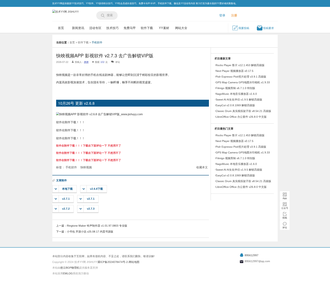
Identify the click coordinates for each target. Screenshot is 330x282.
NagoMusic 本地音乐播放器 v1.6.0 (236, 93)
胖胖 (86, 62)
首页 (61, 28)
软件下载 (147, 28)
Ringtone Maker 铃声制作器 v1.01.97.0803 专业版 (97, 225)
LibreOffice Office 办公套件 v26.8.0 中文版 (241, 116)
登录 (222, 15)
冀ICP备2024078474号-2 (113, 261)
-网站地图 (133, 261)
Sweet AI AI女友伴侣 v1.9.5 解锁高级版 (239, 99)
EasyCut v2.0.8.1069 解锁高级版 (235, 105)
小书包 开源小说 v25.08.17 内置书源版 (90, 231)
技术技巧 (112, 28)
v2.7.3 (91, 208)
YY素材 (164, 28)
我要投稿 (244, 28)
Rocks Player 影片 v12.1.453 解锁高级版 (240, 65)
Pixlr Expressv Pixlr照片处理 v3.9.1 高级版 (241, 76)
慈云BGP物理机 (69, 267)
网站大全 (181, 28)
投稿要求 (268, 28)
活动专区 (95, 28)
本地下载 (67, 188)
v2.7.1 (66, 198)
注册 (234, 15)
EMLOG (68, 273)
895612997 (251, 255)
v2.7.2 (66, 208)
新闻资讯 (78, 28)
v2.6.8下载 (96, 188)
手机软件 (97, 42)
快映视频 (86, 167)
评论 (284, 227)
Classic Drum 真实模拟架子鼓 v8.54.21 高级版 (243, 111)
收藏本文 (202, 167)
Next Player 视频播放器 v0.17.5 (234, 70)
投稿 (284, 217)
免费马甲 (130, 28)
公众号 (284, 208)
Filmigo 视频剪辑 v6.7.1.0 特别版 (235, 88)
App (285, 198)
